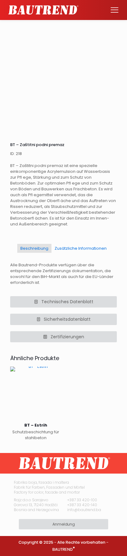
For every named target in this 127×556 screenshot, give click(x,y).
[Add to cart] (54, 374)
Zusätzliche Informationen (81, 248)
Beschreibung (34, 248)
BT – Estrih (35, 425)
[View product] (54, 383)
